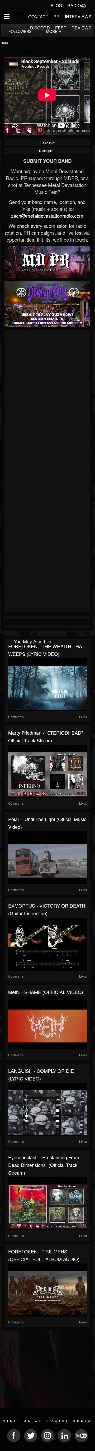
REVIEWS (81, 28)
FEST (60, 28)
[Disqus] (47, 402)
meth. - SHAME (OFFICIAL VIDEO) (45, 991)
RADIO (74, 5)
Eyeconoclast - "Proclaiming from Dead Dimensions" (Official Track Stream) (43, 1165)
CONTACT (38, 17)
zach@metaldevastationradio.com (47, 215)
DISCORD (40, 28)
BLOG (56, 5)
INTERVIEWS (78, 17)
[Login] (83, 5)
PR (57, 17)
